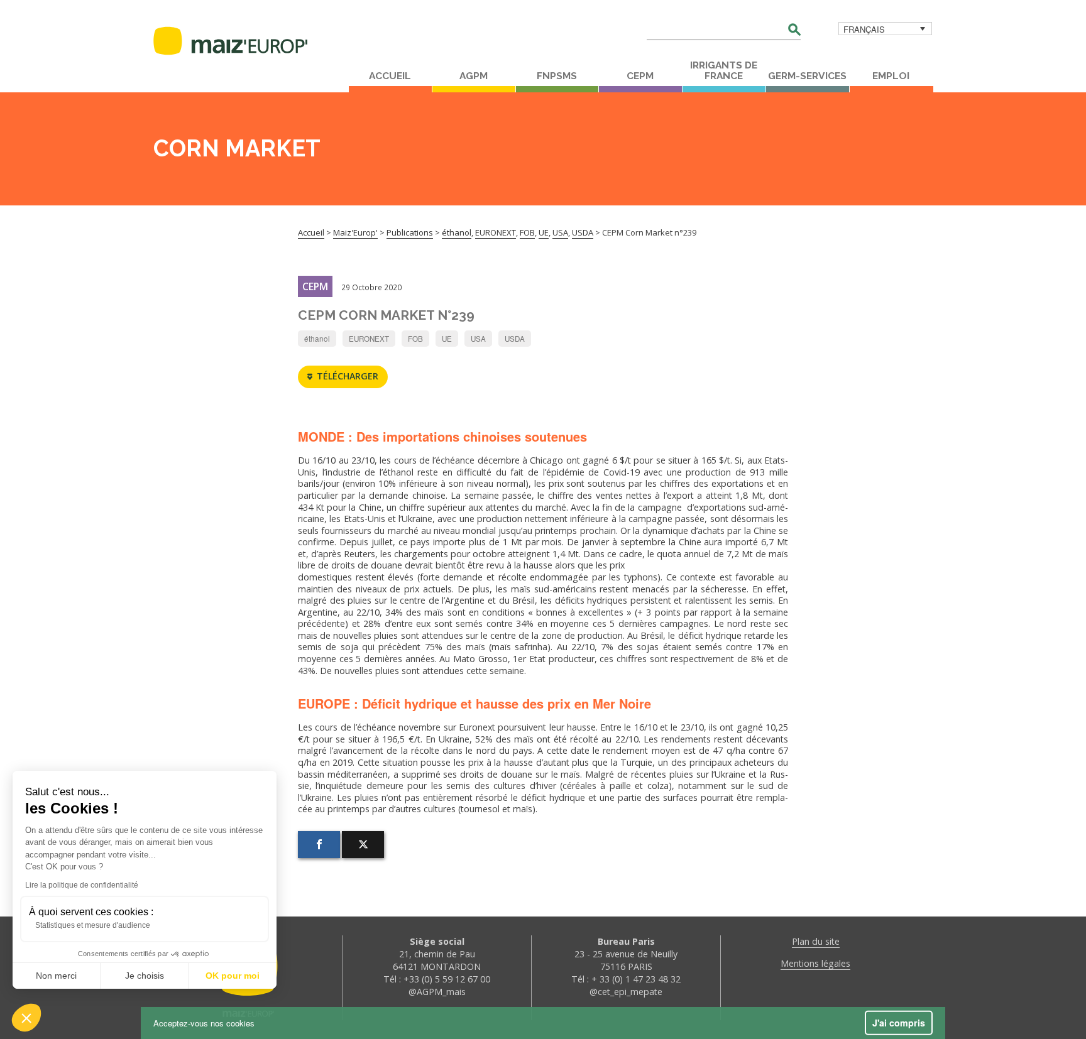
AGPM (473, 76)
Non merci (56, 976)
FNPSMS (557, 76)
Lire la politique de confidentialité (81, 885)
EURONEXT (369, 339)
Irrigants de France (723, 71)
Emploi (890, 76)
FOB (415, 339)
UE (447, 339)
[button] (26, 1018)
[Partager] (319, 844)
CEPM (640, 76)
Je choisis (144, 976)
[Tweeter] (363, 844)
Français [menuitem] (864, 29)
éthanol (317, 339)
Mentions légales (815, 963)
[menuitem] (885, 28)
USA (478, 339)
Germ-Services (807, 76)
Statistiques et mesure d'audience (92, 925)
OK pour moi (233, 976)
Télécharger (347, 376)
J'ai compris (898, 1022)
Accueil (390, 76)
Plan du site (816, 941)
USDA (515, 339)
